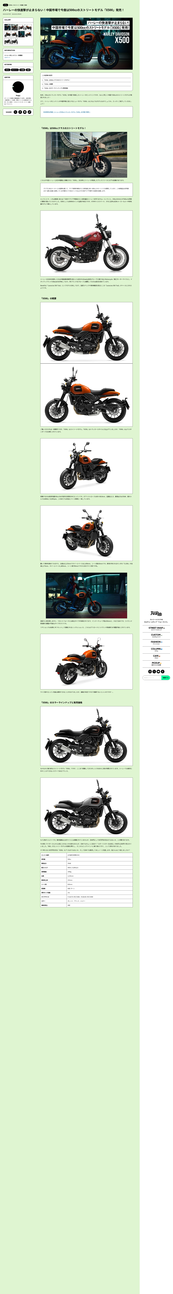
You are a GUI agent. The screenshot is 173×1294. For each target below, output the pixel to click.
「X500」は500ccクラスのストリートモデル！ (57, 80)
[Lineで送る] (25, 112)
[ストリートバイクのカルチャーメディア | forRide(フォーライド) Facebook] (162, 671)
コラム (5, 5)
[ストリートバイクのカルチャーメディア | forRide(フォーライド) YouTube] (158, 671)
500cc (11, 5)
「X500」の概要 (48, 84)
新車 (26, 5)
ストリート (16, 5)
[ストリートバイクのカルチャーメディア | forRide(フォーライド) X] (154, 671)
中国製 (21, 5)
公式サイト (7, 57)
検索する (166, 677)
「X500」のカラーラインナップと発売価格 (56, 88)
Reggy (18, 95)
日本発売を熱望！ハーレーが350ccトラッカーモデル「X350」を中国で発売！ (66, 112)
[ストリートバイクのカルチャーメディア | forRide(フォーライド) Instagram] (150, 671)
